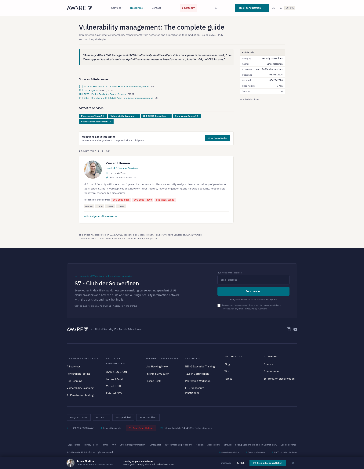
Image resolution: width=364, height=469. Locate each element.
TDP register (154, 444)
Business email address (229, 272)
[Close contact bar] (293, 463)
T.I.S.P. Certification (197, 373)
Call (242, 462)
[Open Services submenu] (124, 8)
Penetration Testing (91, 115)
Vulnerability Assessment (94, 121)
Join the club (253, 291)
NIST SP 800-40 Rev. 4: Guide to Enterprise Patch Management (116, 86)
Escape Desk (153, 381)
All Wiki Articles (251, 99)
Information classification (279, 378)
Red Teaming (74, 381)
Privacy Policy (91, 444)
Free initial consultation (269, 462)
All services (74, 366)
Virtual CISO (113, 386)
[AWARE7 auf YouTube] (295, 329)
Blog (227, 364)
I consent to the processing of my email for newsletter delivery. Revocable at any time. (251, 307)
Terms (105, 444)
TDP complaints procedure (178, 444)
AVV (114, 444)
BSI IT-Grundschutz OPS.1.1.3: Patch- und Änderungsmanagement (118, 97)
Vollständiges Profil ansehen (99, 216)
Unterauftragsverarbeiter (132, 444)
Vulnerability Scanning (122, 115)
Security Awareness (162, 358)
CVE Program (90, 90)
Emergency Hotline (143, 428)
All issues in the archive (125, 305)
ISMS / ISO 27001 (116, 371)
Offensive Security (83, 358)
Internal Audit (114, 379)
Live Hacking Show (157, 366)
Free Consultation (217, 138)
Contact (156, 7)
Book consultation (250, 7)
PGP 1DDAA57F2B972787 (123, 177)
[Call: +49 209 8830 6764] (216, 8)
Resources (136, 7)
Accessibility (213, 444)
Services (116, 7)
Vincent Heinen (118, 163)
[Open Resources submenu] (145, 8)
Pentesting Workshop (197, 381)
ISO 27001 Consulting (154, 115)
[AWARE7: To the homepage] (80, 8)
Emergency (188, 7)
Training (192, 358)
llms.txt (227, 444)
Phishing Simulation (157, 373)
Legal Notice (74, 444)
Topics (228, 378)
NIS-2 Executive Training (200, 366)
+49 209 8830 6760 (82, 428)
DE (273, 7)
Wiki (227, 371)
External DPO (114, 393)
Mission (200, 444)
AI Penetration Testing (80, 395)
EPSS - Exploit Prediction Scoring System (105, 94)
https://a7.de (151, 238)
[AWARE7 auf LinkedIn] (288, 329)
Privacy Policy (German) (255, 308)
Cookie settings (288, 444)
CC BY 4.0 (93, 238)
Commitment (272, 371)
